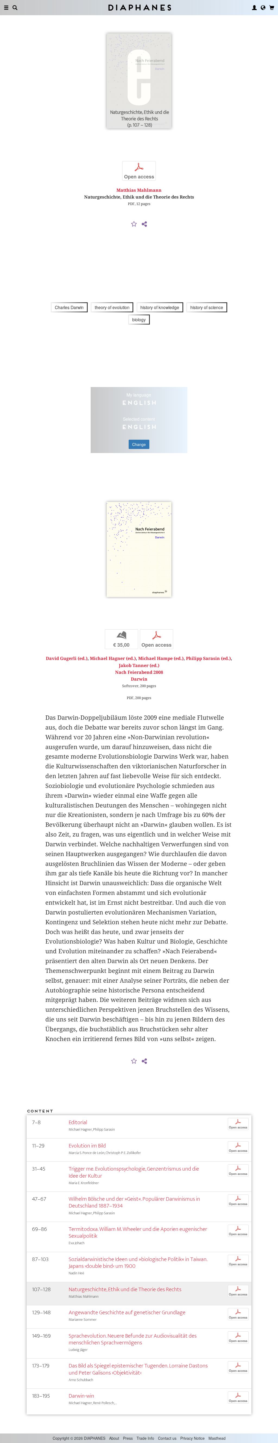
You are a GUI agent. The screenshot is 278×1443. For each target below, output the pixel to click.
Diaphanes (139, 7)
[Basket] (271, 7)
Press (128, 1438)
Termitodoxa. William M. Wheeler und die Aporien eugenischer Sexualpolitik (138, 1232)
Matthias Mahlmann (139, 190)
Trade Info (145, 1438)
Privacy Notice (192, 1438)
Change (139, 444)
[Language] (263, 7)
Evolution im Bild (87, 1145)
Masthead (217, 1438)
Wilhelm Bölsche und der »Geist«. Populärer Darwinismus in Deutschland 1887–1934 (134, 1202)
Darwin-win (81, 1396)
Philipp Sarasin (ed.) (208, 658)
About (114, 1438)
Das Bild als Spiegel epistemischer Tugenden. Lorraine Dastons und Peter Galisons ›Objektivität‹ (138, 1369)
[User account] (254, 7)
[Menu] (6, 7)
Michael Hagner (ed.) (113, 658)
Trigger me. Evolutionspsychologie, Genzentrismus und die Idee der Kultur (134, 1172)
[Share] (144, 224)
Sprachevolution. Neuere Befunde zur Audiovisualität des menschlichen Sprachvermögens (133, 1339)
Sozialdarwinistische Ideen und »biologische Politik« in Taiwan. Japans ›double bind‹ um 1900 (138, 1263)
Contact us (167, 1438)
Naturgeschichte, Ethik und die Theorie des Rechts (125, 1289)
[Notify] (134, 224)
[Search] (14, 7)
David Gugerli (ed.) (66, 658)
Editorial (78, 1122)
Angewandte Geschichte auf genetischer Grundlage (127, 1312)
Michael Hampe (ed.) (161, 658)
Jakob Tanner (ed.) (139, 665)
